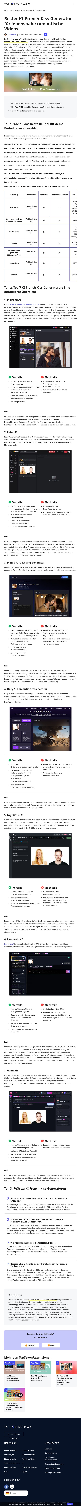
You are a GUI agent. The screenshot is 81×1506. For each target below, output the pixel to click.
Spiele (24, 1471)
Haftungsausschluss (53, 1472)
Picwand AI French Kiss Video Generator (24, 304)
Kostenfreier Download (14, 1434)
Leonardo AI (9, 944)
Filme (6, 1471)
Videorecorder (28, 1450)
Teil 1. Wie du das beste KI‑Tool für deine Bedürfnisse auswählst (36, 103)
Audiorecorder (10, 1467)
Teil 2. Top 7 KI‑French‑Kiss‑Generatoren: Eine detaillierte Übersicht (37, 107)
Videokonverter (10, 1450)
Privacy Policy (62, 1504)
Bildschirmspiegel (29, 1467)
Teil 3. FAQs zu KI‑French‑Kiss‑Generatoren (27, 111)
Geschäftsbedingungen (54, 1464)
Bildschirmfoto (10, 1459)
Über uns (48, 1449)
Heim (6, 11)
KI (46, 35)
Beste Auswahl (15, 11)
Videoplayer (9, 1455)
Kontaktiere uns (51, 1453)
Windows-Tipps (28, 1459)
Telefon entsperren (12, 1463)
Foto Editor (9, 1363)
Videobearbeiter (28, 1455)
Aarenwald (12, 35)
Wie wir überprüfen (52, 1468)
